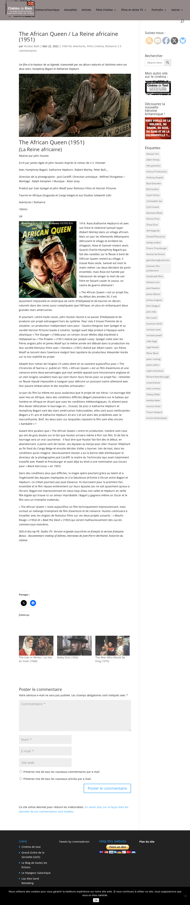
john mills (151, 311)
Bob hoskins (152, 189)
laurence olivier (154, 323)
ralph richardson (154, 370)
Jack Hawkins (153, 288)
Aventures (79, 46)
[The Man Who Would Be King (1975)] (112, 645)
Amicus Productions (156, 171)
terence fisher (153, 406)
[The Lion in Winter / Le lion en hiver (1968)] (36, 645)
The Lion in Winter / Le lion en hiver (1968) (35, 659)
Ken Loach (151, 317)
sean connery (153, 388)
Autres (175, 10)
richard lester (153, 382)
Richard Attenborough (157, 376)
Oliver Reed (152, 353)
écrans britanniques (156, 418)
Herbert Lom (153, 282)
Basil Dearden (153, 183)
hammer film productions (153, 268)
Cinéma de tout (31, 847)
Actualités (70, 10)
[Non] (185, 896)
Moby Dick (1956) (67, 657)
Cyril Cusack (152, 207)
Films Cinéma (104, 10)
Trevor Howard (154, 412)
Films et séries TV (132, 10)
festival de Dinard (155, 254)
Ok (96, 900)
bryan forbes (153, 195)
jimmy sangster (154, 300)
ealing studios (153, 242)
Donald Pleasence (155, 236)
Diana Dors (152, 224)
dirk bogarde (153, 230)
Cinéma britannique (46, 10)
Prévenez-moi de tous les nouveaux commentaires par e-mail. (61, 772)
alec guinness (153, 165)
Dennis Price (152, 218)
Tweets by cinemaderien (74, 841)
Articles (86, 10)
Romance (111, 46)
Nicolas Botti (32, 46)
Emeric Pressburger (156, 248)
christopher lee (154, 201)
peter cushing (153, 359)
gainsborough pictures (158, 260)
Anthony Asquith (154, 177)
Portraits (157, 10)
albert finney (152, 159)
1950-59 (66, 46)
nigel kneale (152, 347)
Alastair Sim (152, 153)
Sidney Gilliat (153, 394)
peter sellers (152, 364)
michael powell (154, 335)
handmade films (154, 276)
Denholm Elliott (154, 213)
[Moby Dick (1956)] (74, 645)
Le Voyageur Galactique (36, 873)
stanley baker (153, 400)
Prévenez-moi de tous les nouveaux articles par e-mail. (57, 779)
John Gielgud (152, 305)
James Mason (153, 294)
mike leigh (151, 341)
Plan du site (146, 841)
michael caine (153, 329)
